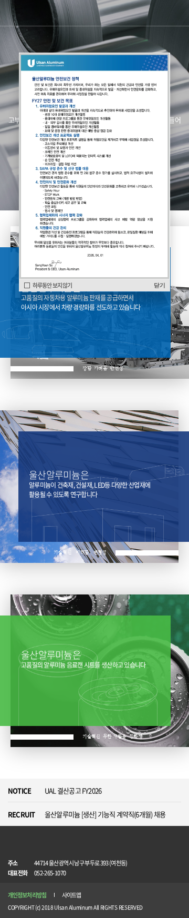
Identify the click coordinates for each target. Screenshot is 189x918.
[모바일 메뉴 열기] (175, 13)
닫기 (159, 285)
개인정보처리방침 (27, 895)
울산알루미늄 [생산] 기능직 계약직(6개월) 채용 (105, 814)
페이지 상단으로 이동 (172, 865)
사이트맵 (71, 895)
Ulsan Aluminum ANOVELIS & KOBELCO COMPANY (35, 14)
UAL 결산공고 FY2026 (73, 790)
